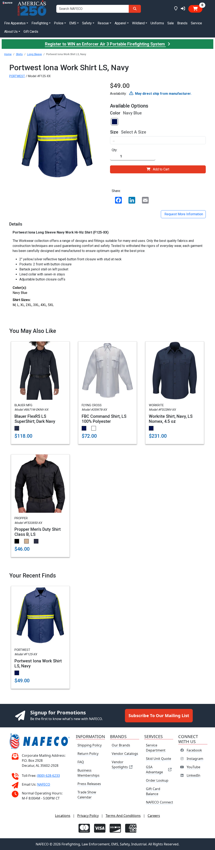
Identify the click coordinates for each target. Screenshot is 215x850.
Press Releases (89, 783)
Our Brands (121, 745)
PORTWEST (17, 76)
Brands (182, 23)
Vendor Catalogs (125, 753)
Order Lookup (157, 780)
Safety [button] (87, 23)
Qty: (114, 150)
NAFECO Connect (159, 802)
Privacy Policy (88, 815)
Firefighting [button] (39, 23)
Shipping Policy (89, 745)
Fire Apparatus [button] (15, 23)
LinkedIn (193, 775)
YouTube (193, 767)
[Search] (135, 9)
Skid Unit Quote (158, 758)
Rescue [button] (103, 23)
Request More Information (183, 214)
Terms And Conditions (123, 815)
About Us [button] (11, 32)
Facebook (194, 750)
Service (196, 23)
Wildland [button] (138, 23)
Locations (62, 815)
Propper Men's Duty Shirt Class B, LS (37, 532)
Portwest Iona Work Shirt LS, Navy (38, 663)
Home (8, 54)
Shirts (19, 54)
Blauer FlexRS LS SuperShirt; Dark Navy (34, 419)
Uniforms (157, 23)
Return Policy (87, 753)
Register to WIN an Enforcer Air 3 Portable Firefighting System (105, 44)
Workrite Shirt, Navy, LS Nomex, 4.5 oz (171, 419)
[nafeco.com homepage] (8, 8)
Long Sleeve (34, 54)
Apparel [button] (120, 23)
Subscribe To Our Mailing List (158, 715)
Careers (154, 815)
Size (114, 132)
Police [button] (58, 23)
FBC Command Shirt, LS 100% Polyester (104, 419)
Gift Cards (31, 32)
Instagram (195, 758)
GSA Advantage (154, 769)
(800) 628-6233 (48, 775)
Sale (170, 23)
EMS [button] (72, 23)
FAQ (80, 762)
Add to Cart (161, 169)
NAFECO (43, 784)
